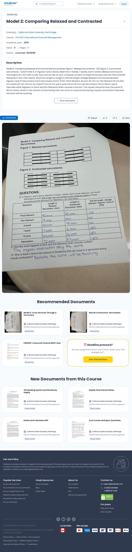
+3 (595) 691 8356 (111, 488)
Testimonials (73, 488)
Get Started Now (98, 359)
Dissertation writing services (14, 498)
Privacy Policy (8, 537)
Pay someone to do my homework (16, 488)
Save (127, 118)
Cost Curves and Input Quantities (105, 420)
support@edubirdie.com (33, 469)
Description (14, 63)
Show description (67, 100)
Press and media (107, 508)
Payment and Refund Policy (14, 544)
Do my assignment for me (13, 491)
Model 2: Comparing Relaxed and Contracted (54, 21)
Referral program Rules (29, 541)
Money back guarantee (77, 495)
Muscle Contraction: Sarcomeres (104, 313)
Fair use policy (34, 537)
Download (11, 117)
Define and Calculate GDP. (36, 420)
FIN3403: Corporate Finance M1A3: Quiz (42, 343)
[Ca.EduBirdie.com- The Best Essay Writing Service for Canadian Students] (62, 531)
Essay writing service (11, 484)
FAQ (69, 491)
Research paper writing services (15, 495)
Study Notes (40, 491)
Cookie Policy (32, 544)
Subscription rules (10, 541)
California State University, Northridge (37, 32)
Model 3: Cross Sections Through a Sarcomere (40, 314)
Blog (37, 488)
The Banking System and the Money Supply (40, 391)
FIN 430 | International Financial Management (38, 37)
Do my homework (10, 502)
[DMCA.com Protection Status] (115, 497)
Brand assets (106, 512)
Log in (124, 4)
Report (94, 118)
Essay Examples (42, 484)
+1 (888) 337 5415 (110, 491)
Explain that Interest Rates (101, 390)
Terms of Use (21, 537)
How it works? (73, 484)
